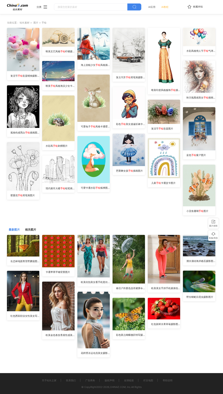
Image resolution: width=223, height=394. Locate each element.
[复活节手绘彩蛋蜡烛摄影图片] (23, 70)
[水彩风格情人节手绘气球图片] (199, 45)
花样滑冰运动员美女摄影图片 (95, 352)
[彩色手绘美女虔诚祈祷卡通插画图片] (129, 118)
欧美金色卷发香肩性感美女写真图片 (60, 335)
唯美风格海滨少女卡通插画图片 (60, 85)
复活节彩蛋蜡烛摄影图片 (24, 75)
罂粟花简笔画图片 (22, 195)
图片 (35, 22)
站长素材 (24, 22)
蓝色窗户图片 (196, 155)
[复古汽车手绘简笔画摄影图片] (129, 71)
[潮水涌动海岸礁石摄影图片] (199, 255)
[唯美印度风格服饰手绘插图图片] (164, 84)
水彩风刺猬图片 (57, 145)
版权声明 (109, 380)
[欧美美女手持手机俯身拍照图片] (164, 282)
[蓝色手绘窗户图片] (199, 149)
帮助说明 (167, 380)
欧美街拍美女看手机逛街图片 (95, 282)
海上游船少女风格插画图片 (95, 64)
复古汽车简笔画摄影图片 (130, 77)
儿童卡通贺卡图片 (163, 182)
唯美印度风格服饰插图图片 (165, 90)
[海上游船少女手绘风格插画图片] (93, 59)
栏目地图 (148, 380)
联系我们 (71, 380)
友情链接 (129, 380)
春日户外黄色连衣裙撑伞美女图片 (130, 288)
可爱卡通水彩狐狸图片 (95, 187)
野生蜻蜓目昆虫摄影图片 (199, 296)
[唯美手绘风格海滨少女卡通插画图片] (58, 80)
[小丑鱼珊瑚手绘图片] (200, 205)
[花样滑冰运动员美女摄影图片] (93, 347)
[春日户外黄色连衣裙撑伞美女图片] (129, 282)
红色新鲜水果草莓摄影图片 (165, 324)
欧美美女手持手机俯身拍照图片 (165, 288)
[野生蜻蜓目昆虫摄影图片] (199, 291)
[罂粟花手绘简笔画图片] (24, 189)
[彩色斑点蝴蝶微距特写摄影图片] (129, 329)
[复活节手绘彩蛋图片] (164, 122)
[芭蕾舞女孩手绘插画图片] (129, 165)
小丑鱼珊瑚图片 (197, 210)
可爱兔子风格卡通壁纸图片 (95, 126)
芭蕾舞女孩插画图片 (129, 170)
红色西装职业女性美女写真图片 (24, 315)
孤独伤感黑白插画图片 (24, 132)
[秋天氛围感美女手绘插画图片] (199, 91)
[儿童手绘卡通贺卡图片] (164, 177)
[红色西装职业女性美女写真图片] (23, 310)
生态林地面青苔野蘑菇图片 (24, 261)
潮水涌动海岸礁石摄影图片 (200, 260)
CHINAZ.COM (118, 386)
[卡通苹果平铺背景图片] (58, 266)
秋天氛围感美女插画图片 (200, 97)
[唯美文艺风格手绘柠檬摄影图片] (58, 45)
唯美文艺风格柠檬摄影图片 (60, 51)
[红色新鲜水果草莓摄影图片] (164, 318)
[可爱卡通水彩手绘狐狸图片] (93, 182)
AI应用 (151, 6)
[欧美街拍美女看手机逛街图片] (93, 276)
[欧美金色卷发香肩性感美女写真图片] (58, 329)
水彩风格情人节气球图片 (200, 50)
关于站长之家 (49, 380)
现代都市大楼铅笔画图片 (60, 188)
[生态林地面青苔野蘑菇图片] (23, 255)
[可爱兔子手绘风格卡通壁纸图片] (93, 120)
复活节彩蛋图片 (162, 128)
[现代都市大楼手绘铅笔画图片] (60, 182)
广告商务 (90, 380)
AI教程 (164, 6)
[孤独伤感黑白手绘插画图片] (23, 126)
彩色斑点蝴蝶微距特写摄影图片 (130, 334)
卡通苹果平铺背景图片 (58, 271)
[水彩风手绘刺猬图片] (58, 140)
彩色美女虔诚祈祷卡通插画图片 (130, 124)
